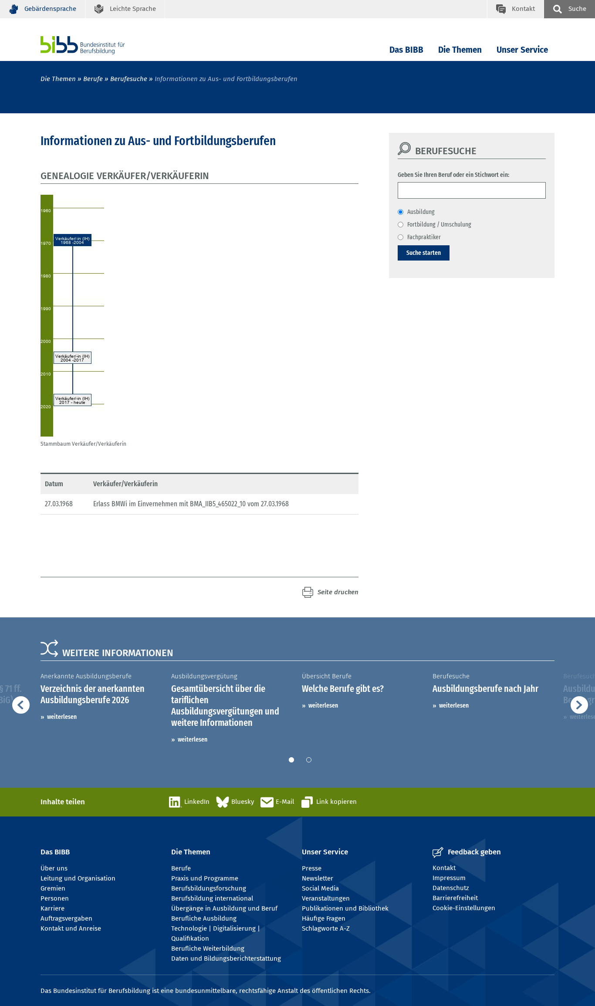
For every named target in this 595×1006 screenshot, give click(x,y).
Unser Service (522, 50)
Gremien (53, 888)
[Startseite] (96, 45)
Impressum (449, 878)
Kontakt (444, 868)
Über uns (54, 868)
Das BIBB (406, 50)
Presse (311, 868)
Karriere (52, 908)
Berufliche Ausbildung (204, 918)
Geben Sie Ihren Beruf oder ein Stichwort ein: (453, 175)
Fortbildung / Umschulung (439, 224)
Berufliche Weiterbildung (207, 948)
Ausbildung (421, 212)
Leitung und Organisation (78, 878)
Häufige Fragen (323, 918)
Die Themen (460, 50)
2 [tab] (308, 759)
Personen (55, 898)
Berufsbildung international (212, 898)
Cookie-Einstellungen (464, 908)
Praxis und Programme (204, 878)
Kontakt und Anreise (71, 928)
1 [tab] (291, 759)
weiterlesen (62, 717)
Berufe (93, 79)
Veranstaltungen (326, 898)
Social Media (320, 888)
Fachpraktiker (424, 237)
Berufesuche (128, 79)
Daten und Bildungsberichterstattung (226, 958)
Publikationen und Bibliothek (345, 908)
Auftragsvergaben (66, 918)
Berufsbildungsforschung (208, 888)
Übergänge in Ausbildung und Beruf (224, 908)
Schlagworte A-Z (326, 928)
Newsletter (317, 878)
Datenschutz (451, 888)
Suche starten (423, 253)
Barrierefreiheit (455, 898)
